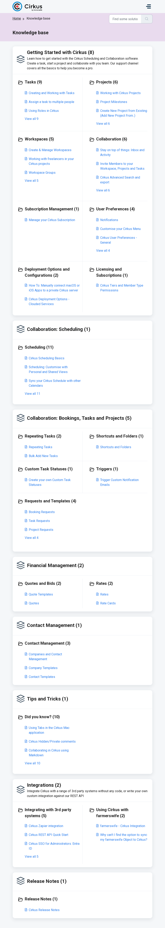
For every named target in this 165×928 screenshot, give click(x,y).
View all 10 (32, 763)
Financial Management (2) (55, 565)
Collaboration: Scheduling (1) (58, 329)
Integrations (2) (44, 785)
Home (16, 18)
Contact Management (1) (54, 625)
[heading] (49, 82)
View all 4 (103, 251)
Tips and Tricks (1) (47, 699)
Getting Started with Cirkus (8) (60, 52)
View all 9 (31, 119)
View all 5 (31, 181)
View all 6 (103, 124)
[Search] (147, 19)
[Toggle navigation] (148, 6)
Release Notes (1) (47, 881)
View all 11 (32, 394)
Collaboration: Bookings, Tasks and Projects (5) (79, 418)
